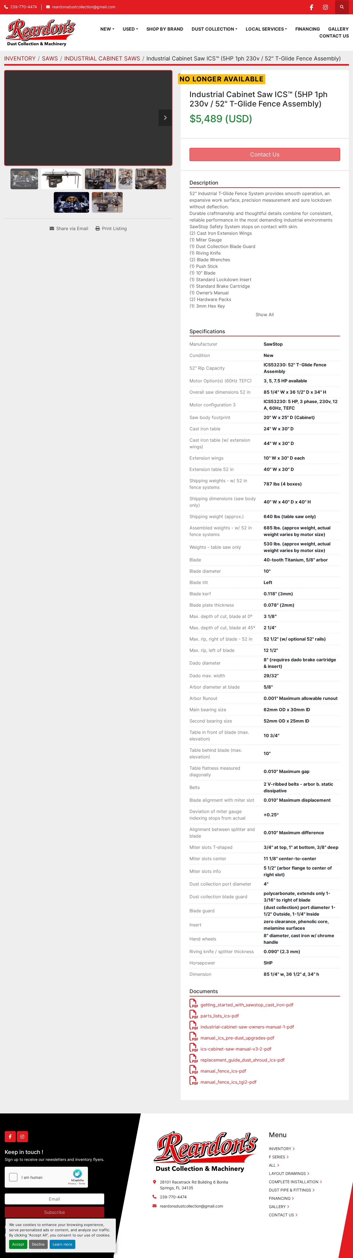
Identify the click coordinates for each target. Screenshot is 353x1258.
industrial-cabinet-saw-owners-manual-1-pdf (247, 1027)
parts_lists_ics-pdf (219, 1016)
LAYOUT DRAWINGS (287, 1173)
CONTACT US (334, 36)
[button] (107, 29)
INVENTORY (280, 1148)
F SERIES (277, 1157)
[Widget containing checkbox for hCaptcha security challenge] (46, 1177)
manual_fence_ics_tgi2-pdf (228, 1082)
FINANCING (307, 29)
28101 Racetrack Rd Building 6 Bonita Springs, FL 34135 (194, 1185)
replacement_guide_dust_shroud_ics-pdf (242, 1060)
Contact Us (264, 154)
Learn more (62, 1244)
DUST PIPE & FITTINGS (290, 1190)
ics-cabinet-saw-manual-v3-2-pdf (235, 1049)
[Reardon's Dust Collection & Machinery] (204, 1151)
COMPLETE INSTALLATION (294, 1181)
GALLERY (338, 29)
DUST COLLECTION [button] (213, 29)
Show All (265, 314)
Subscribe (54, 1212)
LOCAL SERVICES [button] (265, 29)
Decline (38, 1244)
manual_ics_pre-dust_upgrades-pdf (237, 1038)
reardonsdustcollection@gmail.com (83, 7)
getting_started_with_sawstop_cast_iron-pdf (246, 1005)
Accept (18, 1244)
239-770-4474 (23, 7)
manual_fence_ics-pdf (223, 1071)
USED (129, 29)
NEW (105, 29)
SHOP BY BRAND (164, 29)
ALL (272, 1165)
